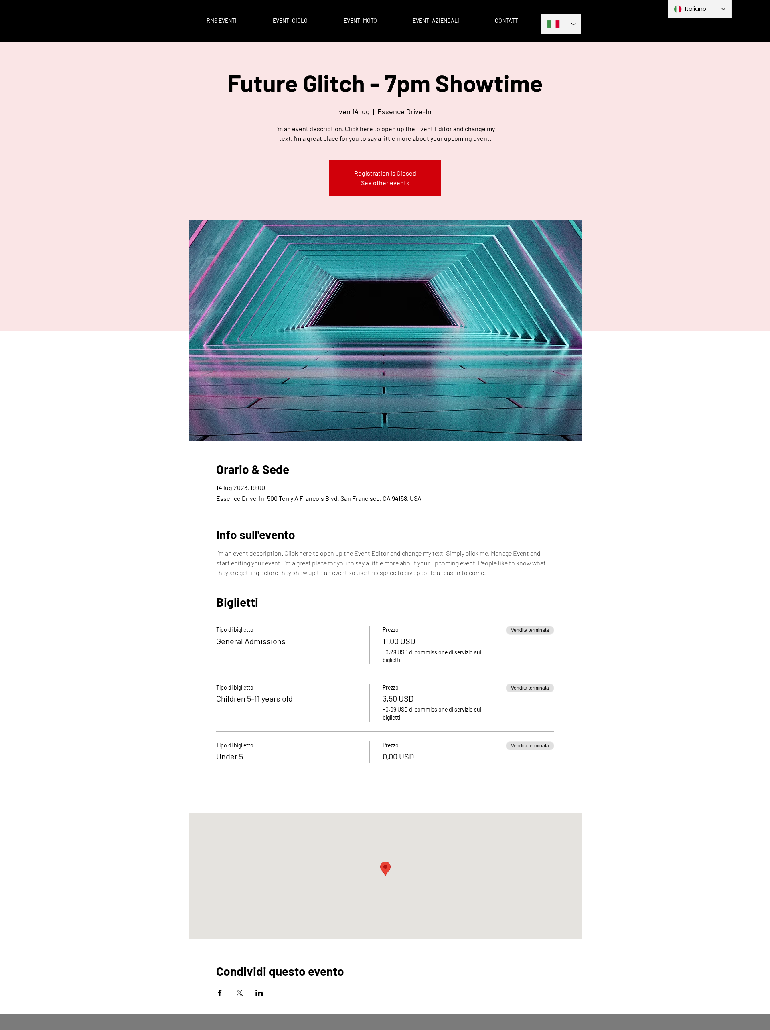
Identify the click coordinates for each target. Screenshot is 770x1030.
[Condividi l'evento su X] (239, 993)
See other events (385, 182)
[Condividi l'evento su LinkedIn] (259, 993)
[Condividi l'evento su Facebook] (220, 993)
